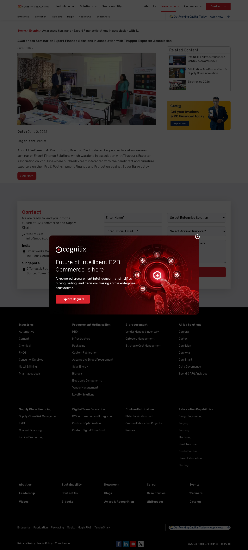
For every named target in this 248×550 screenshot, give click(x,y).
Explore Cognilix (73, 299)
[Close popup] (197, 236)
